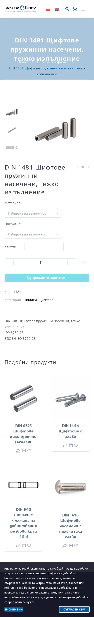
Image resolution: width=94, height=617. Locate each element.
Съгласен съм (74, 609)
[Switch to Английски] (56, 9)
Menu (83, 9)
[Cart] (74, 9)
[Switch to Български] (48, 9)
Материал (12, 203)
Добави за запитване (50, 278)
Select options (18, 451)
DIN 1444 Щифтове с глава (70, 431)
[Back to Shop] (83, 167)
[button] (67, 9)
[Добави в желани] (85, 262)
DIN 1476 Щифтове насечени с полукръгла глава (70, 526)
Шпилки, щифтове (38, 300)
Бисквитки (13, 609)
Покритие (12, 224)
